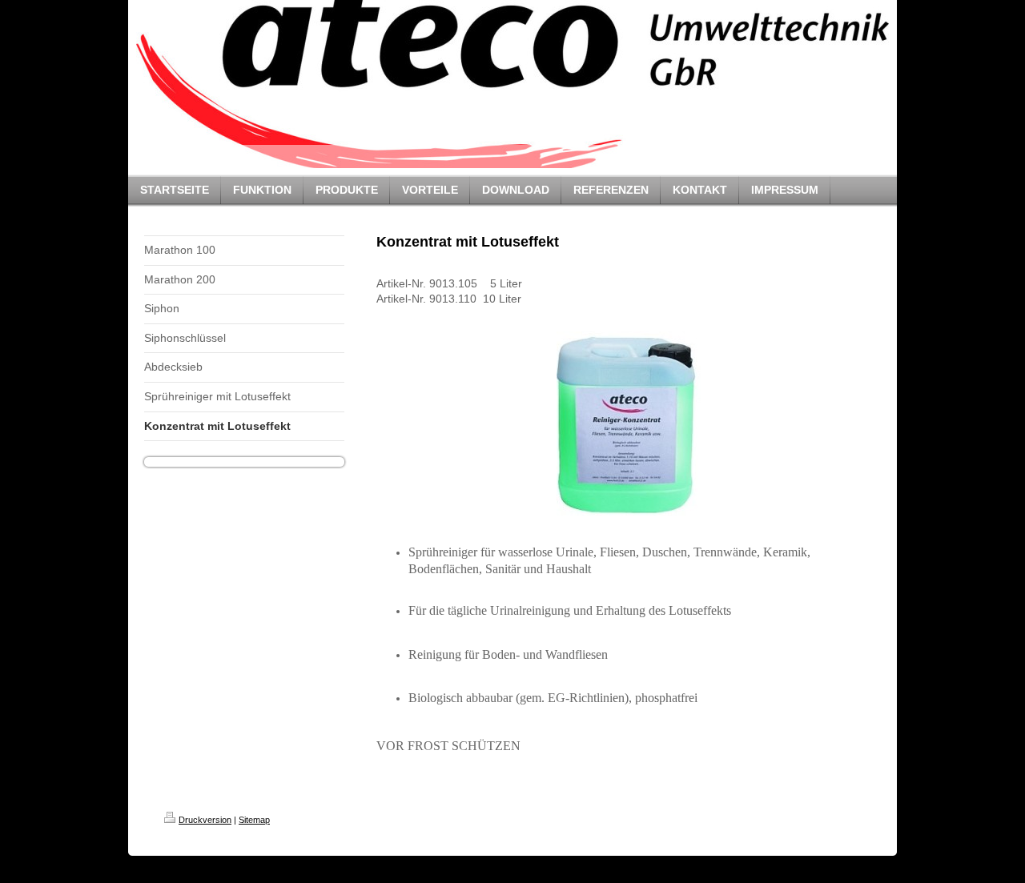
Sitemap (254, 820)
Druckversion (205, 820)
